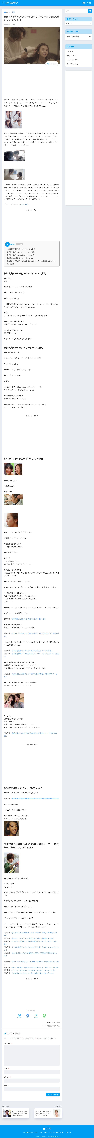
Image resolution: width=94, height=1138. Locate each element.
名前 (6, 1068)
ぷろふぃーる (43, 1132)
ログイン (70, 51)
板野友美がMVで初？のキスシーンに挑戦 (21, 249)
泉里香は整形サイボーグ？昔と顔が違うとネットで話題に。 (33, 651)
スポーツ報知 (23, 204)
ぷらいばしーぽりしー (56, 1132)
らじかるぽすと (10, 2)
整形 (49, 1026)
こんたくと (67, 1132)
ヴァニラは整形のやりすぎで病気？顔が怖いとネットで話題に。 (34, 970)
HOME (48, 1128)
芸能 (84, 3)
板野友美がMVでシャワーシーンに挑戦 (20, 252)
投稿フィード (71, 55)
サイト (6, 1086)
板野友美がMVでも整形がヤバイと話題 (20, 255)
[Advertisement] (32, 83)
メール (7, 1077)
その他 (89, 3)
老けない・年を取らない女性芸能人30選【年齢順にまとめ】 (33, 938)
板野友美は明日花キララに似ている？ (20, 258)
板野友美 (57, 1026)
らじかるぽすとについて (30, 1132)
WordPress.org (72, 64)
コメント (8, 1043)
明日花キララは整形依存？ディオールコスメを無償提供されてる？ (35, 798)
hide (19, 244)
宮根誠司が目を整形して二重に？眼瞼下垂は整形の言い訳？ (33, 973)
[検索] (90, 11)
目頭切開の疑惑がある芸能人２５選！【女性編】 (29, 619)
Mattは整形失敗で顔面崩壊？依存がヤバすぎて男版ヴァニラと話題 (35, 967)
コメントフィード (73, 60)
